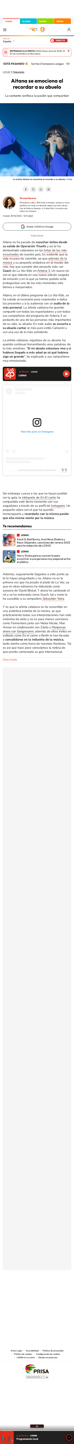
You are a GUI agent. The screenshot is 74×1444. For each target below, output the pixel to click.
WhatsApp (41, 189)
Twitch (51, 1287)
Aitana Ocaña (10, 659)
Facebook (26, 189)
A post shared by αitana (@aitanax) (37, 470)
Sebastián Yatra (53, 599)
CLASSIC (26, 21)
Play (69, 1437)
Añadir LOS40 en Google (39, 226)
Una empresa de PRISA (37, 1369)
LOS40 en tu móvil (26, 1357)
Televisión (18, 72)
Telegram (48, 189)
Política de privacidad (53, 1350)
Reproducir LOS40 (66, 373)
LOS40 (8, 21)
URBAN (59, 21)
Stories (57, 1287)
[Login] (69, 30)
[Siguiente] (69, 63)
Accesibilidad (32, 1350)
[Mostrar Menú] (5, 30)
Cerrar (68, 50)
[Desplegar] (37, 1426)
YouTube (30, 1287)
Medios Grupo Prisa (37, 1377)
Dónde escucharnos (47, 1357)
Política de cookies (23, 1354)
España (7, 41)
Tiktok (23, 1287)
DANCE (42, 21)
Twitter (33, 189)
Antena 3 (43, 271)
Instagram (58, 506)
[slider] (37, 1430)
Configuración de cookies (48, 1354)
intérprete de (39, 497)
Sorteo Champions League (47, 63)
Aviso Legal (16, 1350)
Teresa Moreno (28, 198)
